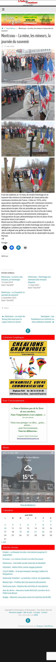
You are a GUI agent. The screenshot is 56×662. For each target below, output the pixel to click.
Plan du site (27, 612)
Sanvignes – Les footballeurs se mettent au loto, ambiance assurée (42, 319)
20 (28, 532)
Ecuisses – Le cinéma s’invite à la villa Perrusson (23, 559)
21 (36, 532)
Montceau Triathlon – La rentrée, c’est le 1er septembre (26, 578)
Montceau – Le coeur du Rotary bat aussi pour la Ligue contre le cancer (13, 319)
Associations (10, 28)
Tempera (39, 626)
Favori (6, 308)
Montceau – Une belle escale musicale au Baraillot (24, 563)
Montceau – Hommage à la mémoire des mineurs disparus (39, 280)
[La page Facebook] (28, 331)
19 (20, 532)
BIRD (36, 615)
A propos (36, 612)
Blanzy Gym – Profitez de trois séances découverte (24, 582)
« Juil (3, 542)
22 (43, 532)
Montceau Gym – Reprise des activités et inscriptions (25, 586)
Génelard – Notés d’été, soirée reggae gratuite (22, 567)
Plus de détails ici (27, 505)
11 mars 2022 (9, 46)
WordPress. (49, 626)
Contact (44, 612)
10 (5, 528)
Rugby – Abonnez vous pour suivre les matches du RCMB (27, 597)
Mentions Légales (15, 612)
